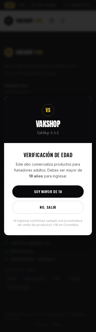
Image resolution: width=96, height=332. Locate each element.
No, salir (48, 207)
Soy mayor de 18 (48, 191)
